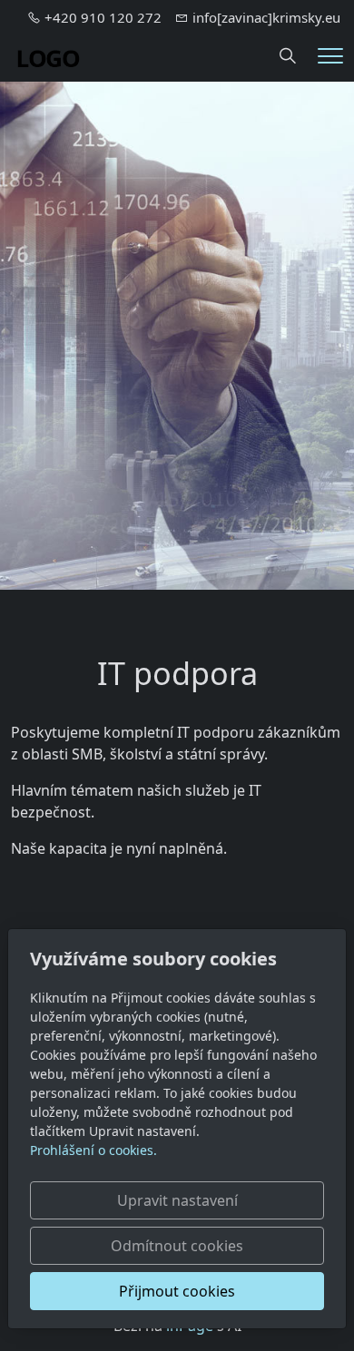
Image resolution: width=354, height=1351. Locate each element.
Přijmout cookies (177, 1291)
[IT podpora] (48, 54)
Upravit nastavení (177, 1200)
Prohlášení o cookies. (93, 1150)
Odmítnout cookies (177, 1246)
